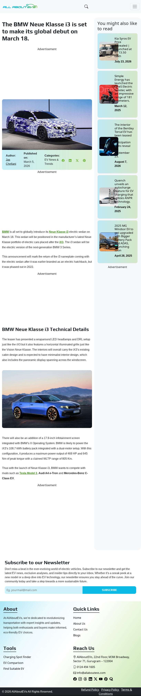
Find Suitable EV (13, 669)
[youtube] (100, 679)
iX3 (61, 242)
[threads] (85, 679)
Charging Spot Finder (17, 657)
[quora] (111, 679)
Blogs (76, 635)
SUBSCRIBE (109, 590)
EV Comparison (13, 663)
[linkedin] (90, 679)
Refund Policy (90, 690)
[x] (95, 679)
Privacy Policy (110, 690)
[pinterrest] (106, 679)
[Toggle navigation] (135, 6)
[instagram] (80, 679)
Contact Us (80, 629)
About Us (79, 623)
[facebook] (75, 679)
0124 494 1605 (85, 667)
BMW (5, 231)
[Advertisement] (47, 75)
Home (77, 618)
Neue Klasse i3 (58, 231)
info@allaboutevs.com (91, 673)
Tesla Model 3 (28, 473)
